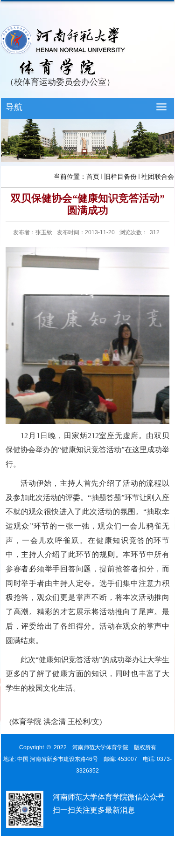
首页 (92, 176)
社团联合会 (157, 176)
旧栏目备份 (120, 176)
